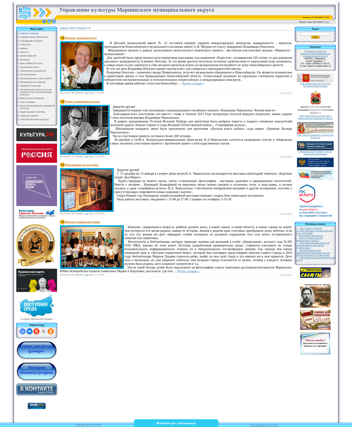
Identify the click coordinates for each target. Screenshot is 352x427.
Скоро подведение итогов (82, 101)
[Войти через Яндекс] (36, 331)
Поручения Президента (311, 235)
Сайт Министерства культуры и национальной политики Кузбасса (315, 117)
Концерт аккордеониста (81, 38)
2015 (72, 28)
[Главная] (44, 23)
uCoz (275, 425)
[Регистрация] (49, 23)
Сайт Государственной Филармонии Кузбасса (309, 239)
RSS (327, 22)
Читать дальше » (193, 83)
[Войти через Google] (43, 331)
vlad (86, 93)
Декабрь (81, 28)
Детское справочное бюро (82, 222)
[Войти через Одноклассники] (51, 331)
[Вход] (54, 23)
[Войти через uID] (23, 331)
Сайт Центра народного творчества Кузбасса (315, 136)
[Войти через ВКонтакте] (29, 331)
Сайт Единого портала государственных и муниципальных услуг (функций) (314, 230)
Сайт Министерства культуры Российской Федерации (315, 84)
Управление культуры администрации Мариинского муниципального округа (315, 53)
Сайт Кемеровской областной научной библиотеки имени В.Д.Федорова (313, 245)
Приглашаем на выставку (82, 164)
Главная (63, 28)
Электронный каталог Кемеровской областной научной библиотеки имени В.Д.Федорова (313, 252)
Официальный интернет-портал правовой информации (315, 152)
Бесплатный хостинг (261, 425)
